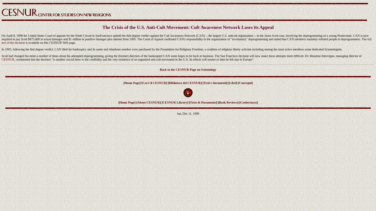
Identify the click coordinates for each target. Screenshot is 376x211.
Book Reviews (228, 102)
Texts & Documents (203, 102)
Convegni (245, 83)
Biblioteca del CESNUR (185, 83)
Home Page (132, 83)
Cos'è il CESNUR (154, 83)
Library (182, 102)
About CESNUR (148, 102)
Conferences (248, 102)
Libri (232, 83)
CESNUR (8, 59)
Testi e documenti (215, 83)
